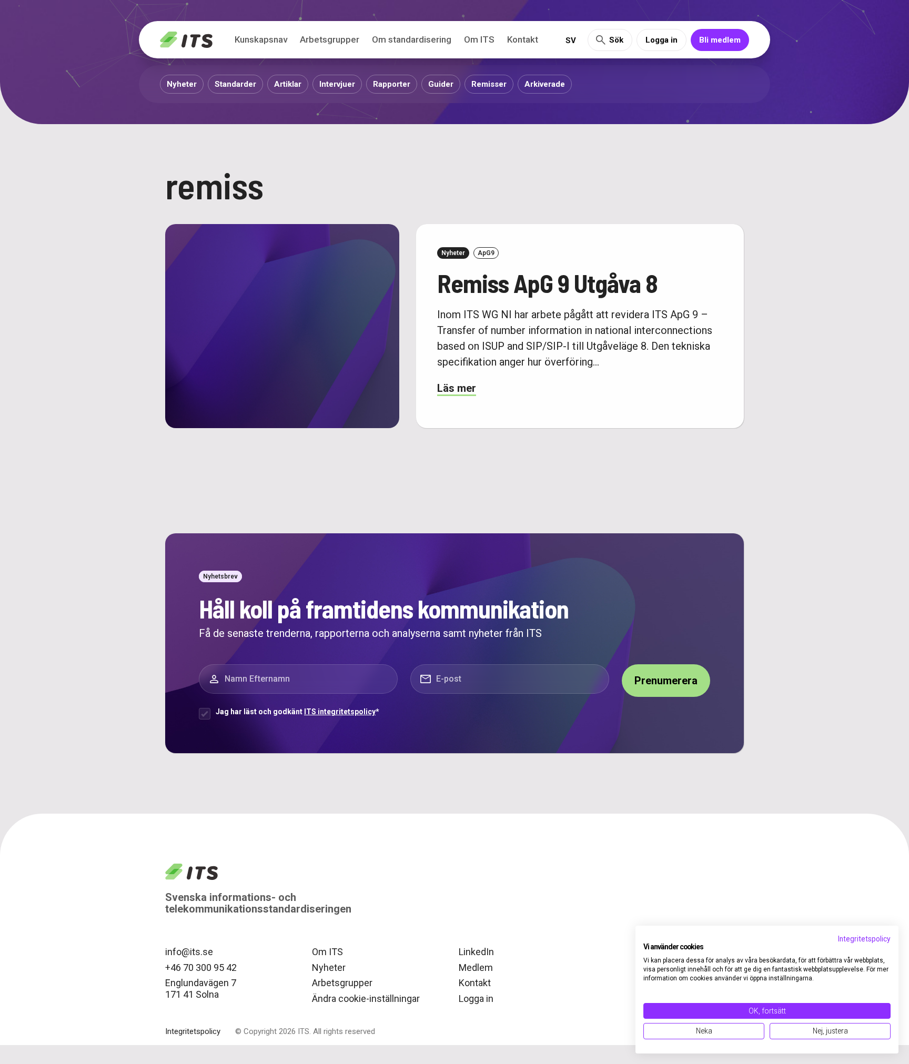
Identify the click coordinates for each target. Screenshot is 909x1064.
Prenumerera (666, 680)
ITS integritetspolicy (340, 711)
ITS (186, 40)
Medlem (476, 967)
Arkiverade (544, 84)
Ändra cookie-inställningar (366, 998)
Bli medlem (720, 40)
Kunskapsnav (261, 39)
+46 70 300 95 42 (201, 967)
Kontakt (522, 39)
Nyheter (182, 84)
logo (191, 871)
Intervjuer (337, 84)
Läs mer (456, 388)
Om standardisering (411, 39)
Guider (440, 84)
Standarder (235, 84)
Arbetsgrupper (329, 39)
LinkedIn (476, 951)
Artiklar (287, 84)
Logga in (661, 40)
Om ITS (479, 39)
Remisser (489, 84)
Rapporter (391, 84)
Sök (616, 40)
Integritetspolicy (192, 1031)
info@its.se (189, 951)
